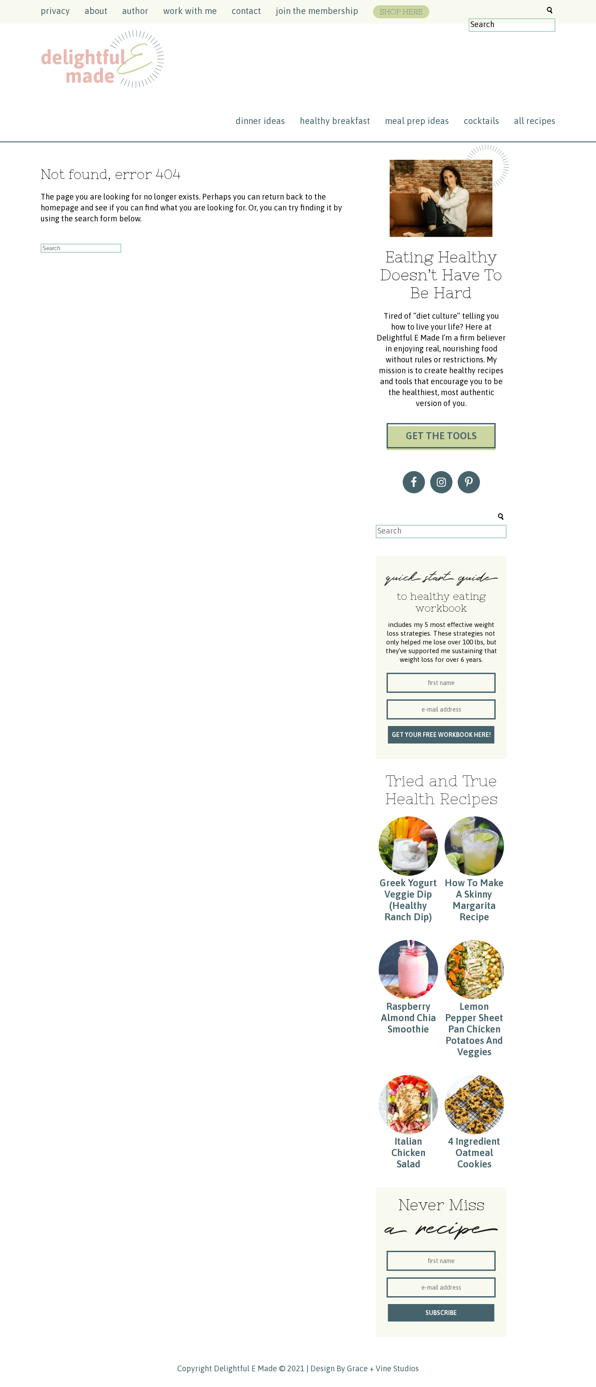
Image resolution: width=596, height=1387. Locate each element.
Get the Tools (441, 435)
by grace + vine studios (377, 1368)
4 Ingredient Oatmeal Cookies (474, 1153)
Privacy (55, 11)
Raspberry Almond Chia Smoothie (408, 1018)
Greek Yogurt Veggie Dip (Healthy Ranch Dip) (408, 899)
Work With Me (190, 11)
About (96, 11)
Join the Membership (317, 11)
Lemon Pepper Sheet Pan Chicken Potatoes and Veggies (474, 1029)
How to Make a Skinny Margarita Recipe (474, 899)
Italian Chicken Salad (408, 1153)
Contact (246, 11)
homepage (60, 207)
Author (135, 11)
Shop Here (401, 11)
